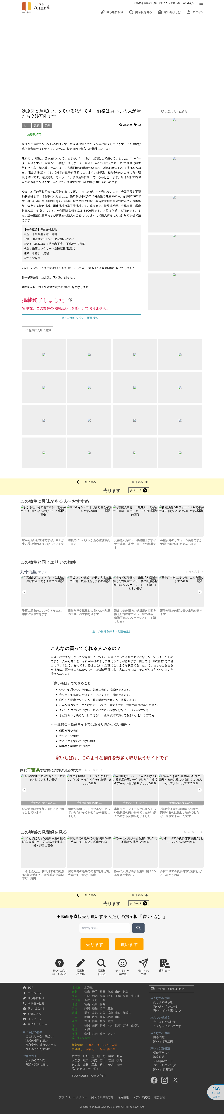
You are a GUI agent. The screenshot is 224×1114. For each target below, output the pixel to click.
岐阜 (102, 1008)
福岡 (87, 1025)
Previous (24, 592)
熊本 (118, 1025)
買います (129, 944)
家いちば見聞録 (163, 1069)
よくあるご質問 (35, 1060)
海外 (74, 1034)
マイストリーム (37, 1024)
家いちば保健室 (160, 1048)
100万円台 (92, 1045)
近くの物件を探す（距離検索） (81, 318)
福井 (102, 1004)
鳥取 (102, 1017)
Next (200, 592)
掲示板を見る (36, 1003)
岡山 (87, 1017)
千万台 (101, 1049)
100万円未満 (109, 1045)
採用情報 (123, 1097)
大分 (110, 1025)
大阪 (102, 1013)
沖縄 (74, 1029)
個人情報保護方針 (102, 1097)
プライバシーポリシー (73, 1097)
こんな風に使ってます (167, 1026)
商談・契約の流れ (37, 1064)
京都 (95, 1013)
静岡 (87, 1008)
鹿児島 (135, 1025)
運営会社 (159, 1097)
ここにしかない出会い (40, 1036)
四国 (74, 1021)
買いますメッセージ (165, 1006)
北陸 (74, 1004)
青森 (87, 992)
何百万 (90, 1049)
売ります (94, 944)
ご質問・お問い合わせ (170, 989)
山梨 (102, 1000)
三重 (110, 1008)
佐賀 (95, 1025)
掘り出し (77, 1049)
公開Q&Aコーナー (164, 1061)
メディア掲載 (141, 1097)
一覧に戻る (89, 482)
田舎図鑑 (158, 1037)
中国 (74, 1017)
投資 (37, 125)
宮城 (110, 992)
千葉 (118, 996)
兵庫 (110, 1013)
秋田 (102, 992)
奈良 (118, 1013)
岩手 (95, 992)
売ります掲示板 (163, 1002)
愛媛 (102, 1021)
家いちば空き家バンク (167, 1010)
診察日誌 (158, 1057)
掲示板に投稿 (36, 998)
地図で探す (83, 1038)
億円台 (111, 1049)
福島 (125, 992)
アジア (111, 1034)
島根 (110, 1017)
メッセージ (35, 1019)
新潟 (87, 1000)
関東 (74, 996)
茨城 (87, 996)
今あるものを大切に (38, 1049)
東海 (74, 1008)
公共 (47, 125)
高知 (110, 1021)
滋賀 (87, 1013)
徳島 (95, 1021)
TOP (30, 988)
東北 (74, 992)
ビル (26, 125)
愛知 (95, 1008)
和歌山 (127, 1013)
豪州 (87, 1034)
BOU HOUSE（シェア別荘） (90, 1076)
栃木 (95, 996)
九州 (74, 1025)
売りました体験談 (164, 1022)
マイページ (35, 993)
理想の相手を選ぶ (37, 1040)
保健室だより (161, 1052)
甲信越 (76, 1000)
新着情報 (77, 1045)
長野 (95, 1000)
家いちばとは (36, 1008)
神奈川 (135, 996)
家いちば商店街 (163, 1041)
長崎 (102, 1025)
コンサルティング (164, 1065)
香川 (87, 1021)
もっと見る (193, 571)
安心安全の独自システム (41, 1045)
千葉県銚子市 (32, 134)
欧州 (102, 1034)
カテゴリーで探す (87, 1069)
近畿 (74, 1013)
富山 (87, 1004)
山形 (118, 992)
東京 (125, 996)
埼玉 (110, 996)
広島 (95, 1017)
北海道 (76, 987)
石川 (95, 1004)
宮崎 (125, 1025)
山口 (118, 1017)
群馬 (102, 996)
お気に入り (35, 1014)
